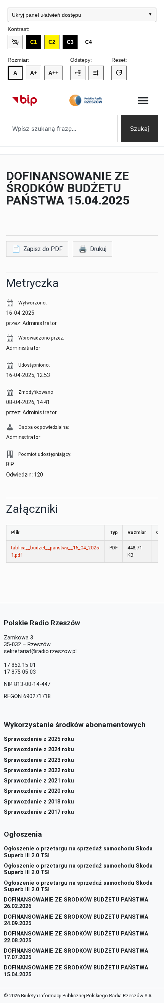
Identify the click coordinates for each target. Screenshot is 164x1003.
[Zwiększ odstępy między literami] (77, 73)
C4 (88, 42)
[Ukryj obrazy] (15, 42)
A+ (33, 73)
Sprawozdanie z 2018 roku (39, 802)
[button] (143, 100)
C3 (70, 42)
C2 (51, 42)
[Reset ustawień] (119, 73)
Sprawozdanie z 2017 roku (39, 812)
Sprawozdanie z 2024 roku (39, 749)
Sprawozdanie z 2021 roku (39, 781)
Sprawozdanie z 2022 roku (39, 770)
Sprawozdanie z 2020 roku (39, 791)
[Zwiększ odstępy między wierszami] (96, 73)
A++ (53, 73)
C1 (33, 42)
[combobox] (62, 128)
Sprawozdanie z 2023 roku (39, 760)
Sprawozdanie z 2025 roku (39, 739)
